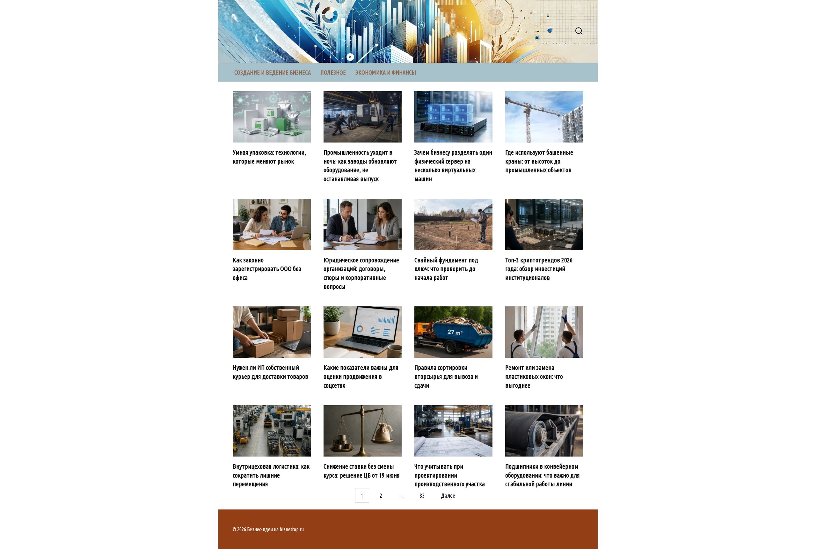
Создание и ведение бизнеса (272, 72)
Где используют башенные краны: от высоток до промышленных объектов (539, 161)
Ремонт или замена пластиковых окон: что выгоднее (534, 376)
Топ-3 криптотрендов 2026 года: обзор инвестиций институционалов (539, 269)
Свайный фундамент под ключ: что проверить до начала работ (446, 269)
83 (422, 495)
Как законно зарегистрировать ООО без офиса (267, 269)
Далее (448, 495)
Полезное (333, 72)
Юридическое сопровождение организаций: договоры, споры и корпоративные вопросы (361, 273)
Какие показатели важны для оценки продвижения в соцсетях (361, 376)
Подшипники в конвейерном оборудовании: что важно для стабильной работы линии (542, 475)
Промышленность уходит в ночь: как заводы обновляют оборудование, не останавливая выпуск (360, 165)
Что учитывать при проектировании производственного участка (449, 475)
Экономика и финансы (385, 72)
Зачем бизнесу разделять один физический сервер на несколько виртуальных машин (453, 165)
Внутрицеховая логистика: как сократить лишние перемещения (271, 475)
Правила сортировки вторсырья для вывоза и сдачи (446, 376)
